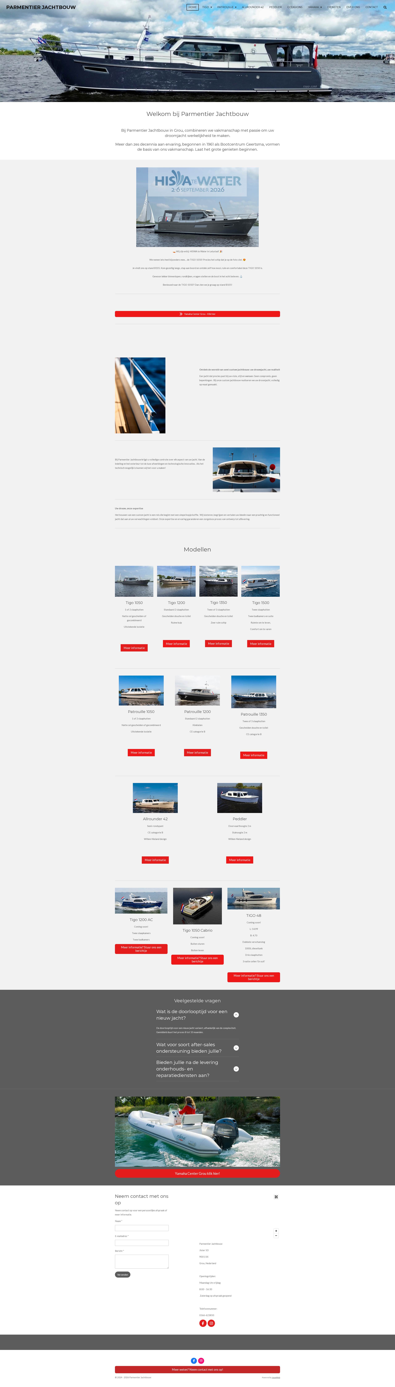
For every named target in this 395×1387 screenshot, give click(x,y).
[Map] (239, 1216)
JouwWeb (276, 1377)
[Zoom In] (276, 1231)
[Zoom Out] (276, 1235)
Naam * (118, 1221)
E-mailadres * (122, 1236)
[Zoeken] (385, 7)
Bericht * (119, 1250)
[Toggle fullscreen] (276, 1197)
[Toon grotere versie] (141, 901)
